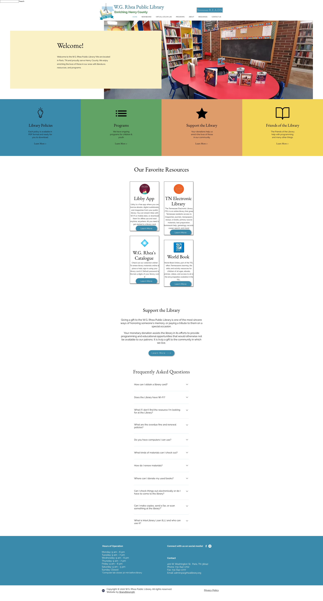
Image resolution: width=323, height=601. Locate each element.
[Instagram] (209, 546)
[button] (191, 17)
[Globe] (103, 590)
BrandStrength (127, 592)
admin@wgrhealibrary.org (187, 572)
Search (21, 1)
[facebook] (206, 546)
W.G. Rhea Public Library (139, 7)
